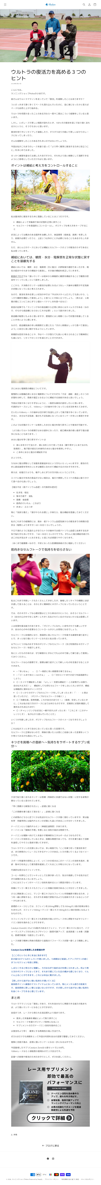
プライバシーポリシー (52, 1179)
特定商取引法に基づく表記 (70, 1179)
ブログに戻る (52, 1145)
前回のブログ (17, 276)
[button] (5, 4)
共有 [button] (15, 1134)
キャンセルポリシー (87, 1179)
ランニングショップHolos (20, 1179)
